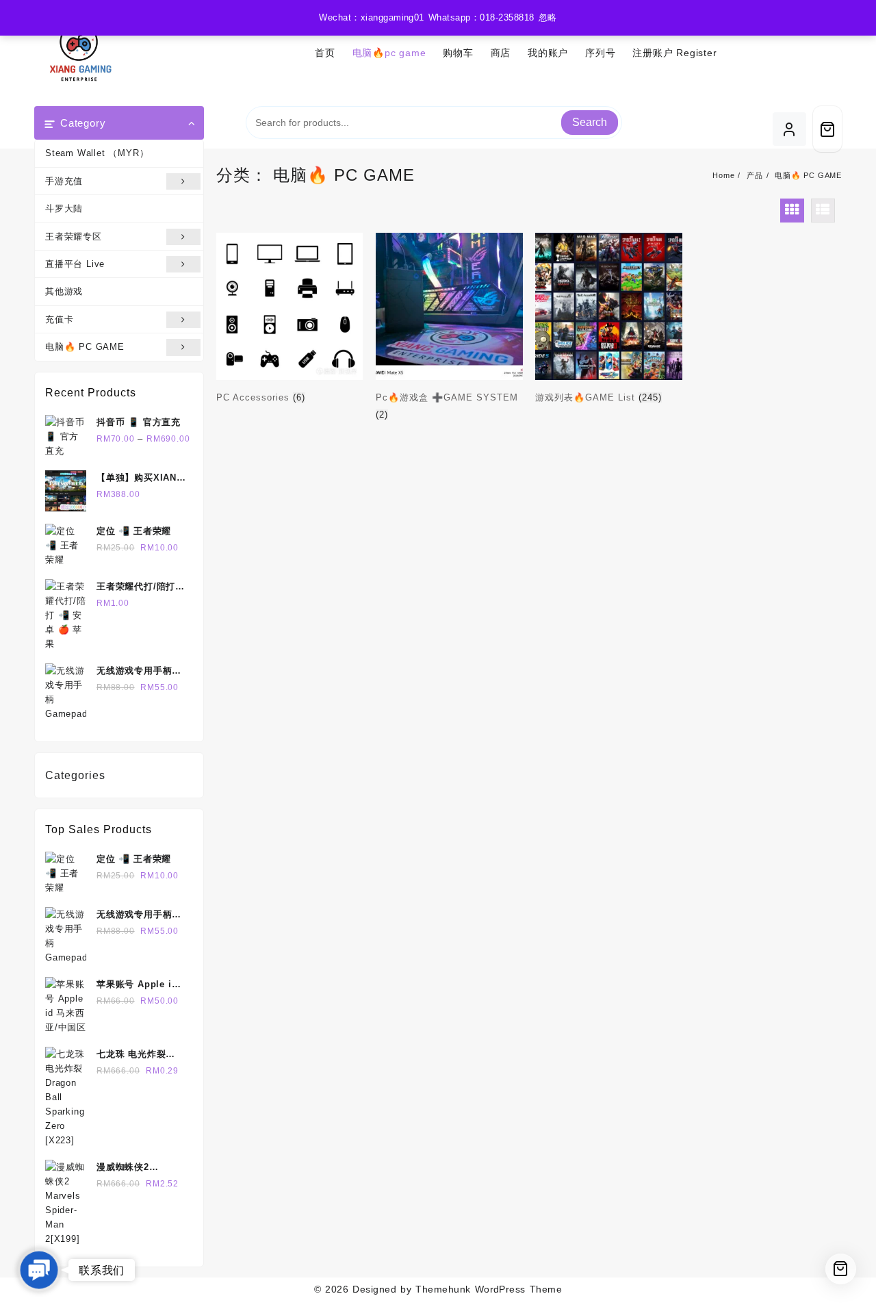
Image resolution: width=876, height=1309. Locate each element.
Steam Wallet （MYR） (97, 153)
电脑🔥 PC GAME (85, 347)
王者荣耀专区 (73, 236)
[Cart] (827, 129)
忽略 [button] (548, 17)
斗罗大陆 (64, 208)
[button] (39, 1270)
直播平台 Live (75, 264)
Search (589, 122)
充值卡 (59, 319)
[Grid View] (792, 211)
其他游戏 (64, 291)
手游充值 (64, 181)
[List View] (823, 211)
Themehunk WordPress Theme (488, 1289)
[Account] (789, 129)
